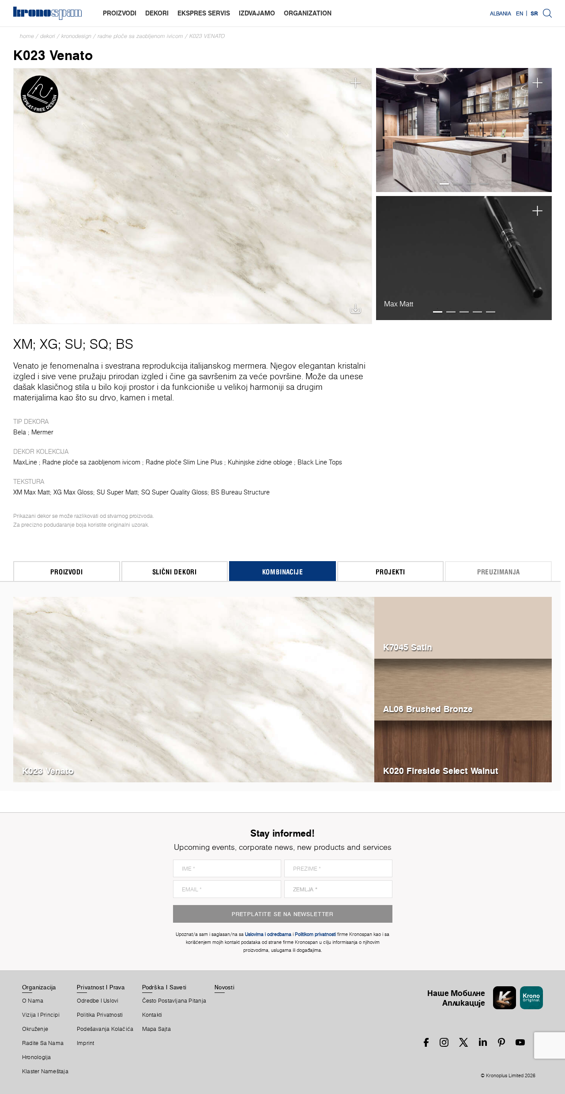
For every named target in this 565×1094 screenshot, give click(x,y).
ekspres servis (203, 13)
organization (307, 13)
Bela (19, 432)
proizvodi (119, 13)
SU (74, 344)
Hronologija (36, 1057)
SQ (99, 344)
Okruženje (35, 1029)
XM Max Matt (31, 492)
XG (49, 344)
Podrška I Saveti (164, 987)
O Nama (32, 1000)
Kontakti (152, 1015)
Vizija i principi (41, 1015)
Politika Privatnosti (100, 1015)
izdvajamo (257, 13)
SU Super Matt (117, 492)
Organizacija (39, 987)
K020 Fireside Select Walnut (440, 770)
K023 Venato (207, 36)
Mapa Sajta (156, 1029)
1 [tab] (444, 184)
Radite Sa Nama (43, 1043)
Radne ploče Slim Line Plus (184, 462)
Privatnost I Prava (101, 987)
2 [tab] (457, 184)
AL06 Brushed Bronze (428, 708)
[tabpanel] (464, 130)
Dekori (47, 36)
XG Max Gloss (73, 492)
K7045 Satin (407, 647)
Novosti (224, 987)
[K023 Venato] (192, 196)
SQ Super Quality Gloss (174, 492)
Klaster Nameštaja (45, 1071)
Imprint (85, 1043)
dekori (157, 13)
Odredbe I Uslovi (98, 1000)
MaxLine (25, 462)
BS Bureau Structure (240, 492)
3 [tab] (470, 184)
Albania (500, 13)
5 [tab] (490, 312)
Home (27, 36)
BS (124, 344)
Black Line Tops (320, 462)
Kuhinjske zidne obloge (260, 462)
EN (519, 13)
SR (534, 13)
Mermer (42, 432)
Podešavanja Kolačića (105, 1029)
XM (23, 344)
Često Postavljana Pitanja (174, 1000)
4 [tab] (484, 184)
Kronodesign (76, 36)
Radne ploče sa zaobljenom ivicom (140, 36)
